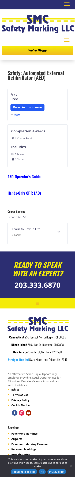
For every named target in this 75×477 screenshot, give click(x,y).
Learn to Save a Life (26, 229)
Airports (16, 439)
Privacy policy (57, 471)
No (42, 471)
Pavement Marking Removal (29, 444)
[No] (70, 466)
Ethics (15, 389)
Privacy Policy (20, 400)
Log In (17, 114)
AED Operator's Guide (24, 176)
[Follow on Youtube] (28, 413)
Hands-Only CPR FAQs (24, 193)
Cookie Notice (20, 405)
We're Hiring (37, 50)
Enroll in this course (27, 107)
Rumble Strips (20, 454)
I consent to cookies (23, 471)
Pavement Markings (24, 433)
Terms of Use (19, 395)
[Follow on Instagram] (21, 413)
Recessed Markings (23, 449)
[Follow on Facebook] (14, 413)
